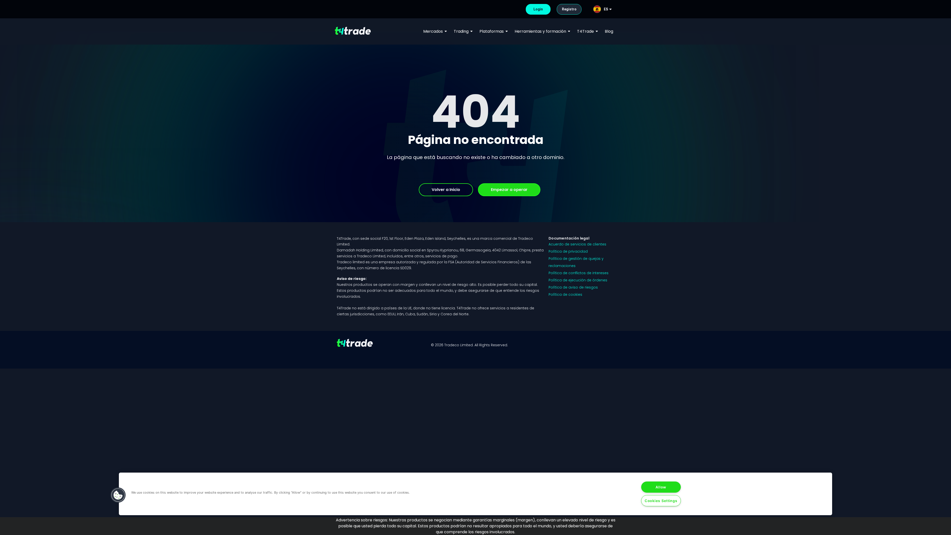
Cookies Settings (661, 501)
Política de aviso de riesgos (573, 287)
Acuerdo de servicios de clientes (577, 244)
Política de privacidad (568, 251)
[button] (118, 495)
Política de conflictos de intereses (578, 272)
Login (537, 9)
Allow (661, 487)
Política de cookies (565, 294)
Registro (568, 9)
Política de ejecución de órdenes (578, 280)
